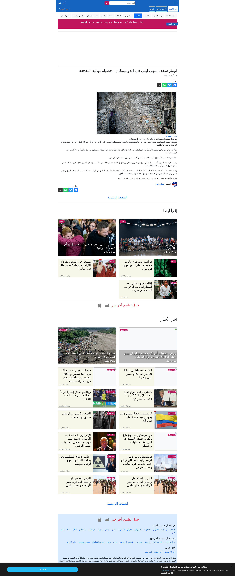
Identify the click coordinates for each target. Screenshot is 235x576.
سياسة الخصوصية (166, 570)
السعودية (147, 529)
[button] (107, 305)
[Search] (107, 3)
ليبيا (68, 529)
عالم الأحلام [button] (65, 15)
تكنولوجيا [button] (128, 15)
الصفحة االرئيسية (117, 503)
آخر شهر (148, 552)
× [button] (232, 566)
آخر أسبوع (158, 552)
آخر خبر (61, 3)
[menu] (176, 3)
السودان (138, 529)
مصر (63, 529)
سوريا (100, 529)
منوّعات (123, 221)
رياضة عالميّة (110, 392)
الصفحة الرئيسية (117, 197)
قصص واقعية (84, 542)
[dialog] (117, 569)
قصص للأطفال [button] (92, 15)
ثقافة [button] (119, 15)
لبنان (75, 529)
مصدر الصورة (171, 136)
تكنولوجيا (130, 542)
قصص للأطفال (98, 542)
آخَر (173, 532)
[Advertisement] (117, 49)
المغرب (121, 529)
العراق (129, 529)
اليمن (114, 529)
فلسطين (82, 529)
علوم (109, 542)
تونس (107, 529)
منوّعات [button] (138, 15)
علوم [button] (103, 15)
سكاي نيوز (160, 184)
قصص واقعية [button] (78, 15)
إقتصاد (147, 542)
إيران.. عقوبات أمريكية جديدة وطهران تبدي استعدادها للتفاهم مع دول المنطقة (112, 21)
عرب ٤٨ (91, 529)
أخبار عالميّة (124, 330)
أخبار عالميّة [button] (171, 15)
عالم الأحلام (71, 542)
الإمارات (164, 529)
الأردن (172, 529)
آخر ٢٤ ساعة (170, 552)
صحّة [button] (111, 15)
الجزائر (156, 529)
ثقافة (122, 542)
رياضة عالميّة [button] (158, 15)
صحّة (115, 542)
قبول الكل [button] (43, 569)
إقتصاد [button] (147, 15)
